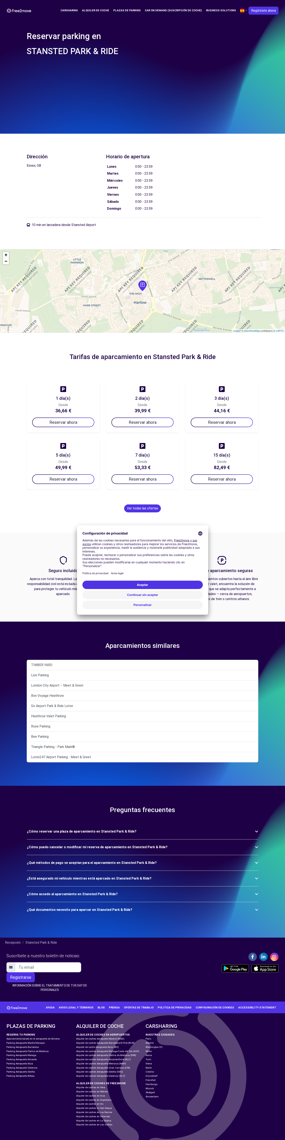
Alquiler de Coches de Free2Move (101, 1083)
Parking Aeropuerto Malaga (21, 1055)
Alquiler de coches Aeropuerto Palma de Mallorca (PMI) (106, 1055)
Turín (148, 1059)
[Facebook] (252, 957)
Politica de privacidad (175, 1007)
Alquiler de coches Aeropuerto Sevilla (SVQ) (99, 1071)
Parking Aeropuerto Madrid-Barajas (25, 1043)
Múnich (150, 1088)
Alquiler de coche (95, 10)
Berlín (149, 1067)
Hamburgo (151, 1084)
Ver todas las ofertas (142, 508)
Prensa (114, 1007)
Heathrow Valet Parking (48, 716)
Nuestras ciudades (160, 1034)
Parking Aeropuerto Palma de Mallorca (27, 1051)
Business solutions (221, 10)
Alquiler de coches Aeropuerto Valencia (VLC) (100, 1076)
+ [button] (6, 255)
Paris (148, 1038)
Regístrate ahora (263, 11)
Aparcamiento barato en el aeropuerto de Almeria (33, 1038)
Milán (149, 1051)
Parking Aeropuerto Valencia (21, 1067)
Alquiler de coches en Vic (89, 1104)
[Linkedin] (263, 957)
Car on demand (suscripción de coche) (173, 10)
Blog (101, 1007)
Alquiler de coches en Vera (90, 1087)
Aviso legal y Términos (76, 1007)
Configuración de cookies (215, 1007)
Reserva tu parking (20, 1034)
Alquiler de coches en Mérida (92, 1091)
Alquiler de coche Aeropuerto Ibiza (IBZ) (97, 1047)
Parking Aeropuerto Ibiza (19, 1063)
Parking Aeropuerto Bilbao (20, 1076)
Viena (149, 1063)
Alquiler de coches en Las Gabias (94, 1124)
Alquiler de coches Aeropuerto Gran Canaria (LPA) (103, 1067)
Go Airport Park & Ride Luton (52, 706)
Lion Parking (40, 675)
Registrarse (20, 977)
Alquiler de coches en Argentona (93, 1100)
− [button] (6, 261)
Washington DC (154, 1047)
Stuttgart (150, 1092)
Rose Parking (40, 726)
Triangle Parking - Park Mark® (53, 747)
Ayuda (50, 1007)
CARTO (280, 330)
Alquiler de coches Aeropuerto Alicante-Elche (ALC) (103, 1059)
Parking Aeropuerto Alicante (21, 1059)
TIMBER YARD (41, 665)
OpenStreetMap (252, 330)
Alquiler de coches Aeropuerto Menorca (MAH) (101, 1063)
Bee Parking (40, 737)
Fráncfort (150, 1080)
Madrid (150, 1043)
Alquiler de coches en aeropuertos (103, 1034)
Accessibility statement (257, 1007)
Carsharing (69, 10)
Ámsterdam (152, 1096)
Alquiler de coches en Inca (90, 1095)
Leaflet (236, 330)
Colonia (150, 1071)
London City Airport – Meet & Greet (57, 685)
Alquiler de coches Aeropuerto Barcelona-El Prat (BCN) (105, 1043)
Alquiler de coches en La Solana (93, 1120)
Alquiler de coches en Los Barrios (94, 1112)
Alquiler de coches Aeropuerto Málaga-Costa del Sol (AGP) (107, 1051)
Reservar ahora (63, 422)
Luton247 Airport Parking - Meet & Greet (61, 757)
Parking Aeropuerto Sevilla (20, 1071)
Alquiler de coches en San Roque (94, 1108)
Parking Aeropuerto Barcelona (22, 1047)
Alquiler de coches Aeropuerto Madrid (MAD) (100, 1038)
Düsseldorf (152, 1076)
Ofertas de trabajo (139, 1007)
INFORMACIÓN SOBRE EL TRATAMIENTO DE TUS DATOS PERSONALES (50, 987)
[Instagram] (274, 957)
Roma (149, 1055)
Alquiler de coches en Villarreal (93, 1116)
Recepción (13, 942)
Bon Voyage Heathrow (47, 696)
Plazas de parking (127, 10)
